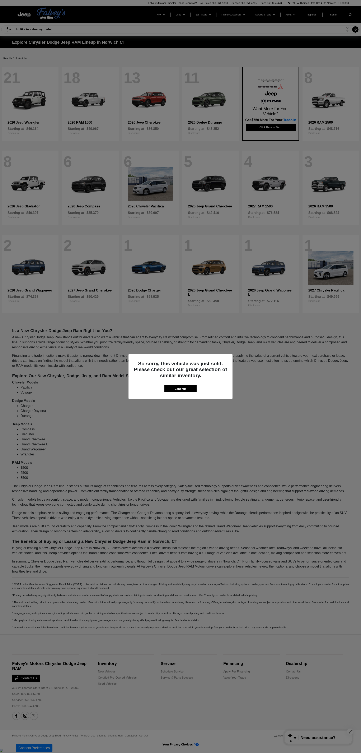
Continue (180, 388)
